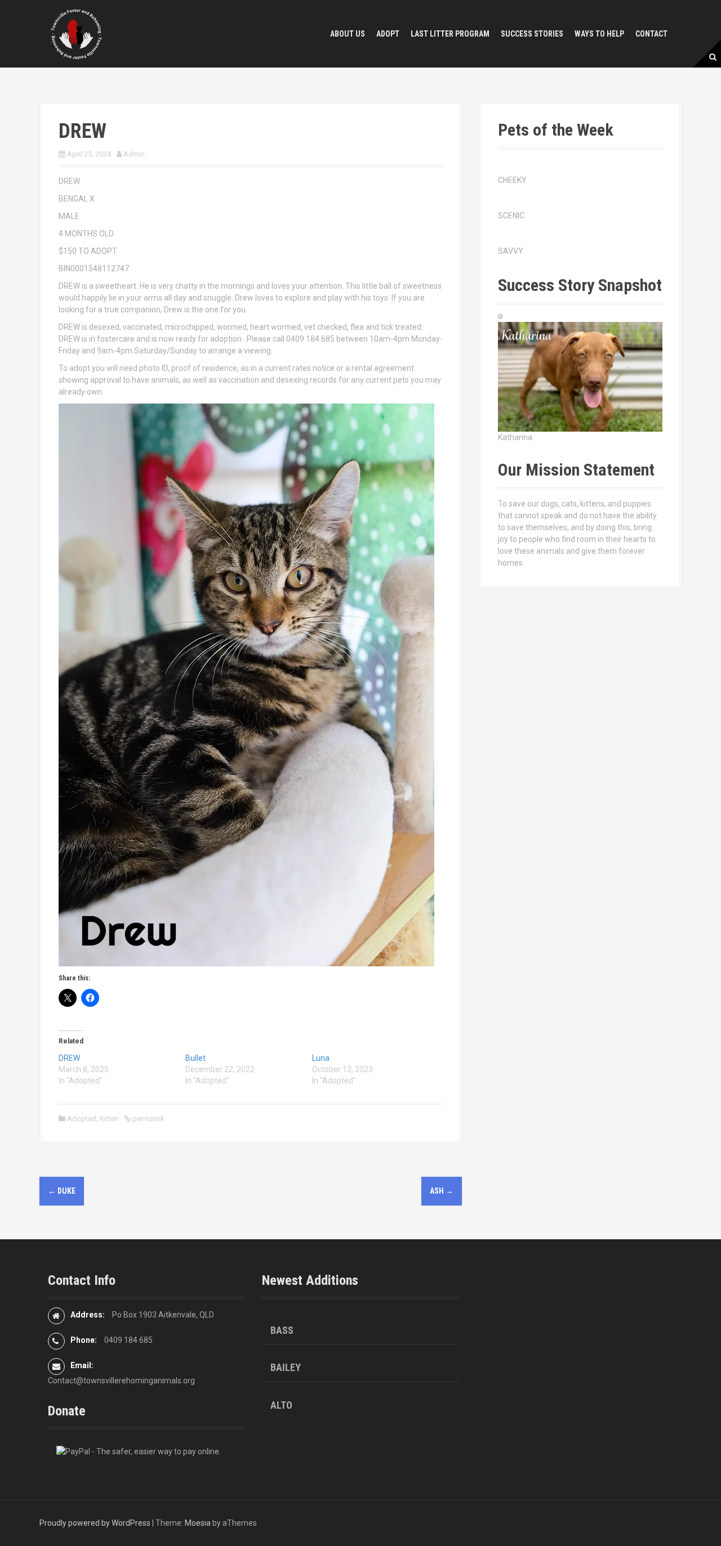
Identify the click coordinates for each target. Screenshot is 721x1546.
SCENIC (511, 215)
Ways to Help (599, 33)
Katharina (515, 437)
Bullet (195, 1058)
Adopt (387, 33)
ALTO (281, 1405)
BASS (281, 1330)
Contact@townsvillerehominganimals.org (121, 1380)
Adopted (81, 1118)
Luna (321, 1058)
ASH (441, 1190)
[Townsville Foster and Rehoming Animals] (76, 33)
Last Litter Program (450, 33)
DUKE (61, 1190)
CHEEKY (512, 180)
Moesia (198, 1522)
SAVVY (510, 251)
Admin (134, 154)
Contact (651, 33)
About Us (347, 33)
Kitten (109, 1118)
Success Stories (532, 33)
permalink (147, 1118)
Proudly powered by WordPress (94, 1522)
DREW (69, 1058)
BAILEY (285, 1367)
